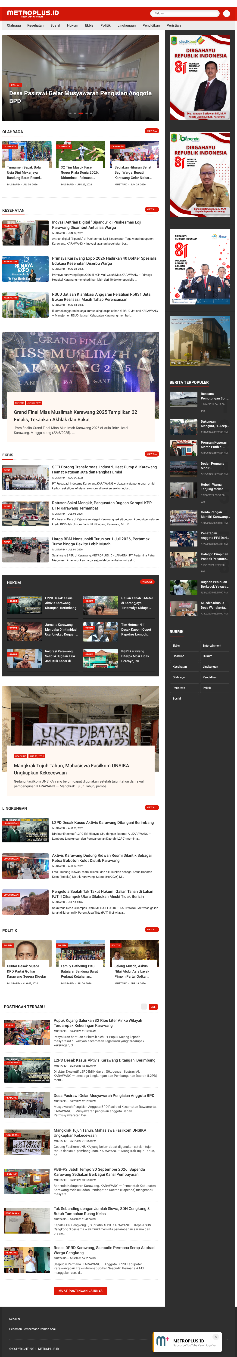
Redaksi (14, 1319)
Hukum (207, 656)
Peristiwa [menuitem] (174, 25)
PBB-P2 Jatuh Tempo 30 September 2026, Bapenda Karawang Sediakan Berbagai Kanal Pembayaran (99, 1172)
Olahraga (179, 677)
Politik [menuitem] (105, 25)
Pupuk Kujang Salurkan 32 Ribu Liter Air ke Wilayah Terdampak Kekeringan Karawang (98, 1023)
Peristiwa (179, 688)
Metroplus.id (48, 1349)
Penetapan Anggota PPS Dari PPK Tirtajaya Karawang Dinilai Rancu (214, 535)
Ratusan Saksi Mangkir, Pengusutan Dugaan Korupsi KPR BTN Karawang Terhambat (102, 505)
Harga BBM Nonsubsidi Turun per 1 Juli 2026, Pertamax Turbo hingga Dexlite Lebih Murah (101, 541)
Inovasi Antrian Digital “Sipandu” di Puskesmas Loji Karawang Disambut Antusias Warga (96, 225)
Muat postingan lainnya (81, 1291)
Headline (178, 656)
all (153, 1007)
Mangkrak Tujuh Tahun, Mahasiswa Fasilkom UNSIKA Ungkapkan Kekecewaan (71, 769)
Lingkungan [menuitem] (127, 25)
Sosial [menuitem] (55, 25)
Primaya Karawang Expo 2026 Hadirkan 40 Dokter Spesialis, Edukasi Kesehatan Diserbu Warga (105, 261)
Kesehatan (180, 666)
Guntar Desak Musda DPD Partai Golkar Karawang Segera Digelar (26, 971)
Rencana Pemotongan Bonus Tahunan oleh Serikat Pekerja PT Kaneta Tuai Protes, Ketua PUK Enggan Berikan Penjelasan (215, 396)
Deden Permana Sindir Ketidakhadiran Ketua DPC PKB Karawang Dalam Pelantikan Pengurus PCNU (213, 466)
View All (152, 130)
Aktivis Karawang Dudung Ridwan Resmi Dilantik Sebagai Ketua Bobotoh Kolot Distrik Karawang (102, 858)
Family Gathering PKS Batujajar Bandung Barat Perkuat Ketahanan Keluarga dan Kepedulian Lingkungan (80, 971)
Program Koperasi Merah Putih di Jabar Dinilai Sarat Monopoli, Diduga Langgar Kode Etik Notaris (214, 445)
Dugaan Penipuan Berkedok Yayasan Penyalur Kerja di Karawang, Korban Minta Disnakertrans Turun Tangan (214, 584)
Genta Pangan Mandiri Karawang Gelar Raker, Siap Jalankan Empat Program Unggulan (214, 514)
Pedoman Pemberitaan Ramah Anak (32, 1329)
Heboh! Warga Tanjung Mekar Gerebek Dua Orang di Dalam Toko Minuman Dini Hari (215, 487)
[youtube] (225, 1349)
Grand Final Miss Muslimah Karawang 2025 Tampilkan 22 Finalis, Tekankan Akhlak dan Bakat (75, 415)
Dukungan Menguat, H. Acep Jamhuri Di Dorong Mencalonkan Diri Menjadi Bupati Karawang (214, 424)
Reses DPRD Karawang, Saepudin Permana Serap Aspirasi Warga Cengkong (104, 1250)
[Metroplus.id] (33, 16)
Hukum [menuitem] (72, 25)
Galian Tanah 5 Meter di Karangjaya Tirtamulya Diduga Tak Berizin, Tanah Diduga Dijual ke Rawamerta (137, 603)
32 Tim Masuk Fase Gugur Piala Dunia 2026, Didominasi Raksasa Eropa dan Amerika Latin (80, 173)
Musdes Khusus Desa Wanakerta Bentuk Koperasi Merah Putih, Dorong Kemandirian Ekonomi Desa (213, 605)
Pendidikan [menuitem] (151, 25)
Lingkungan (210, 666)
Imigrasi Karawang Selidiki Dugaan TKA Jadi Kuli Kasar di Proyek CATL (60, 656)
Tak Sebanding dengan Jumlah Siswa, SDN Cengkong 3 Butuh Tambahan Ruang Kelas (102, 1211)
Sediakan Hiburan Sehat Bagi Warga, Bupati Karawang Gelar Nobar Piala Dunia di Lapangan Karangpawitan (133, 173)
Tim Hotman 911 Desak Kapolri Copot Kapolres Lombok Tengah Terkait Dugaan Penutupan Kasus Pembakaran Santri (136, 630)
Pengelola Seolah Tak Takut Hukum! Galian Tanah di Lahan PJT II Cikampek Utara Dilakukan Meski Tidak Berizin (102, 894)
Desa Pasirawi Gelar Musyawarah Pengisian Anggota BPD (80, 97)
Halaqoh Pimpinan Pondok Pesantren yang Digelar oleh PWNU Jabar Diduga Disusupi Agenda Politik (214, 556)
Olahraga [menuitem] (14, 25)
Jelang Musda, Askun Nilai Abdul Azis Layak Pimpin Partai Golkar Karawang (132, 971)
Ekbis (176, 645)
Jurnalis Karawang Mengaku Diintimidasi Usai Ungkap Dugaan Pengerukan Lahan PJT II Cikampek (61, 630)
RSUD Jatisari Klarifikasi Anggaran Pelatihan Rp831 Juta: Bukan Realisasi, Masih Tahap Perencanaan (102, 297)
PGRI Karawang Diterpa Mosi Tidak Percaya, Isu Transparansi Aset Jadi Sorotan (135, 656)
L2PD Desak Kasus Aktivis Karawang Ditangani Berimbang (60, 603)
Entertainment (212, 645)
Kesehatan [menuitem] (35, 25)
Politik (207, 688)
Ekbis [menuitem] (89, 25)
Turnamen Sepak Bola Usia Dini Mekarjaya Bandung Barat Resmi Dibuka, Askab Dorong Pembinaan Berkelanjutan (26, 173)
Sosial (177, 698)
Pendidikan (210, 677)
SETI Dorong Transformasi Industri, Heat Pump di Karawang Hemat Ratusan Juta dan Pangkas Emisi (104, 469)
